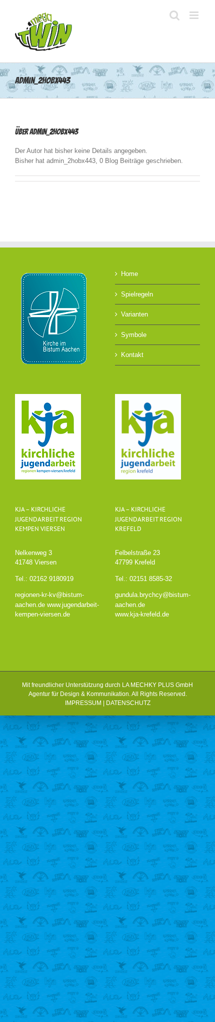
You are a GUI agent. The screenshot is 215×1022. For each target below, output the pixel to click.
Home (129, 274)
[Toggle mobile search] (175, 15)
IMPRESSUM (83, 703)
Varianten (134, 314)
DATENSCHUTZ (128, 703)
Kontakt (132, 354)
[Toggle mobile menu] (195, 15)
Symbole (133, 334)
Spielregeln (137, 294)
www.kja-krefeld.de (142, 614)
